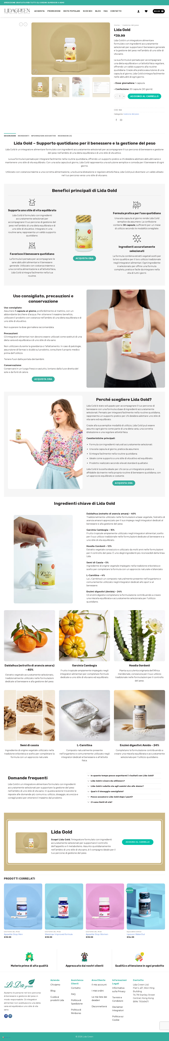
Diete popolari (71, 11)
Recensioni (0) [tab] (65, 136)
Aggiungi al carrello (144, 96)
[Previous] (36, 48)
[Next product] (21, 24)
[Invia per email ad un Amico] (121, 120)
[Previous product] (25, 24)
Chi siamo (55, 984)
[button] (138, 11)
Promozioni (53, 11)
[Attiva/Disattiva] (88, 776)
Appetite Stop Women (97, 934)
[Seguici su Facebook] (6, 1016)
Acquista (39, 11)
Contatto (115, 11)
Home (117, 25)
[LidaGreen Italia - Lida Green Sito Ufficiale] (17, 11)
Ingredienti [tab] (23, 136)
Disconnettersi (99, 1006)
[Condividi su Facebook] (116, 120)
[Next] (105, 48)
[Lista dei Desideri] (146, 11)
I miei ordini (98, 991)
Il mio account (99, 984)
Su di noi (87, 11)
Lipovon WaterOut (136, 934)
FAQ (105, 11)
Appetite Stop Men (13, 934)
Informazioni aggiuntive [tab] (43, 136)
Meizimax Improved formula (58, 934)
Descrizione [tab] (10, 136)
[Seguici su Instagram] (10, 1016)
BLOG (98, 11)
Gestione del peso (130, 25)
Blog (52, 991)
